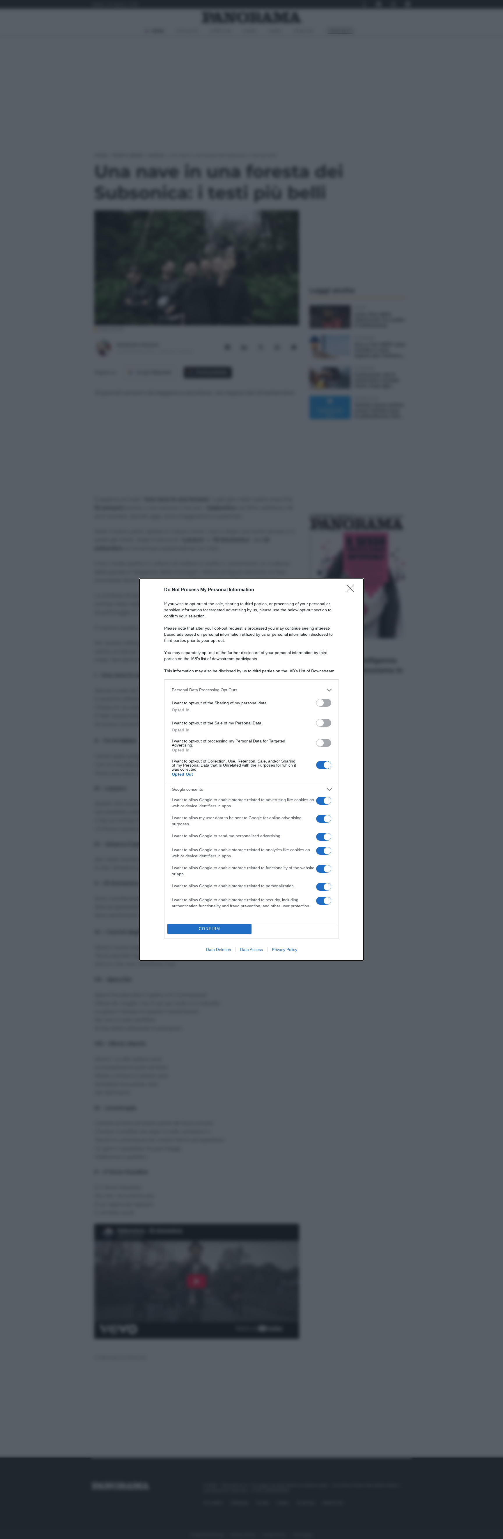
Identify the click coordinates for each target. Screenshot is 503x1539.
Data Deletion (218, 949)
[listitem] (251, 690)
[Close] (352, 590)
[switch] (323, 703)
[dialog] (251, 770)
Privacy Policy (284, 949)
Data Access (251, 949)
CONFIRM (209, 929)
